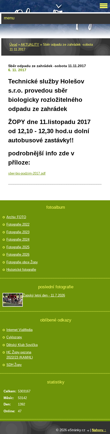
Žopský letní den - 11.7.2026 (44, 295)
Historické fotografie (21, 269)
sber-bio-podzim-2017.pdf (27, 173)
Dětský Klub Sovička (22, 345)
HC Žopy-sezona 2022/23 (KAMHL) (19, 354)
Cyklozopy (14, 337)
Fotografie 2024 (17, 239)
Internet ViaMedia (19, 330)
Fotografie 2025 (17, 247)
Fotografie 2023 (17, 232)
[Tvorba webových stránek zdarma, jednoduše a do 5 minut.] (88, 430)
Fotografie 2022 (17, 224)
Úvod (13, 44)
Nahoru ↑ (99, 430)
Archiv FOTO (16, 217)
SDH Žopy (14, 365)
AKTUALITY (30, 44)
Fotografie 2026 (17, 254)
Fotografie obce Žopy (22, 262)
